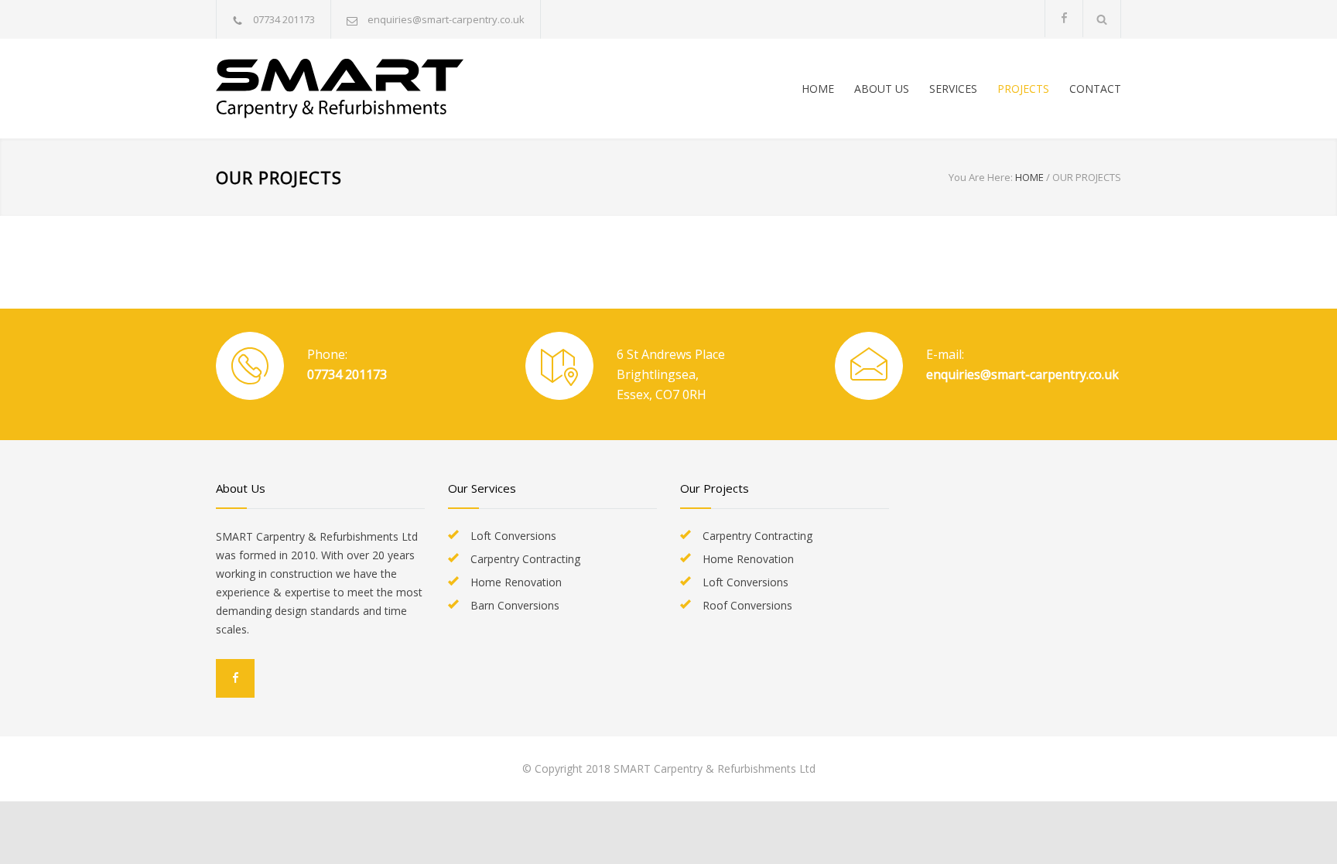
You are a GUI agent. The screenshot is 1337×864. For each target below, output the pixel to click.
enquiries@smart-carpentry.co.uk (446, 19)
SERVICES (953, 88)
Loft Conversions (513, 535)
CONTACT (1095, 88)
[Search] (1102, 19)
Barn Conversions (514, 605)
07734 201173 (347, 374)
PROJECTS (1023, 88)
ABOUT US (881, 88)
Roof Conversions (747, 605)
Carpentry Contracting (525, 559)
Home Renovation (516, 582)
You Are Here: (981, 177)
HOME (818, 88)
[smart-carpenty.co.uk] (359, 88)
